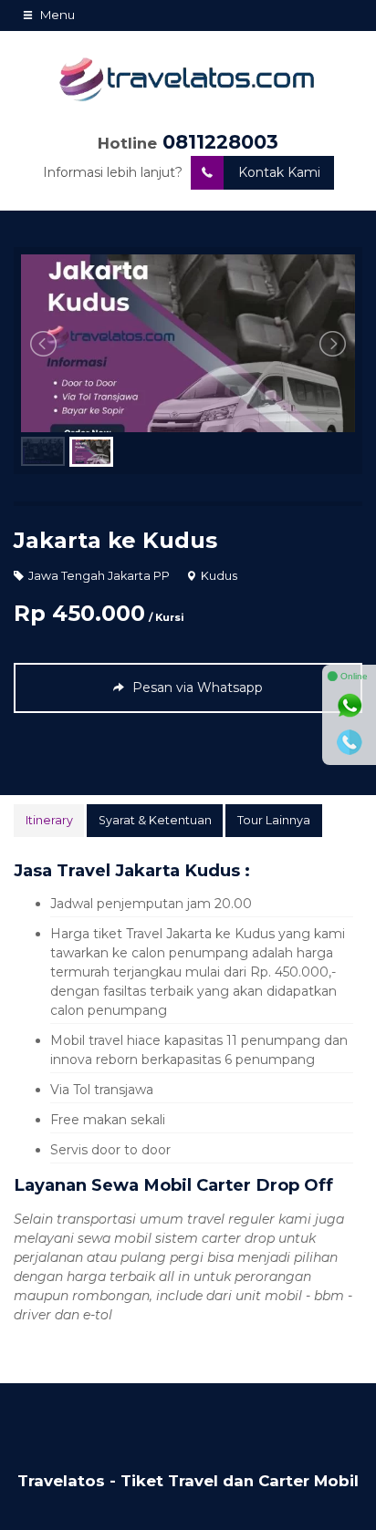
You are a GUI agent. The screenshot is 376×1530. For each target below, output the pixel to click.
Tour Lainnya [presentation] (273, 820)
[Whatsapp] (349, 705)
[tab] (49, 820)
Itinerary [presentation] (49, 820)
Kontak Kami (279, 172)
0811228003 (220, 141)
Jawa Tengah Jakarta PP (99, 576)
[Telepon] (349, 742)
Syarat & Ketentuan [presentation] (155, 820)
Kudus (219, 576)
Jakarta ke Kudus (115, 540)
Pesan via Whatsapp (196, 687)
